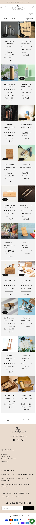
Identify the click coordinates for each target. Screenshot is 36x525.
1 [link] (7, 419)
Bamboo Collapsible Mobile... (26, 245)
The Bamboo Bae (25, 516)
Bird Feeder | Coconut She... (9, 244)
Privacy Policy (6, 456)
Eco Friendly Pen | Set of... (26, 206)
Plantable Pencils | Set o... (26, 166)
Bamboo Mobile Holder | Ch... (26, 126)
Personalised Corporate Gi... (26, 397)
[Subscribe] (28, 508)
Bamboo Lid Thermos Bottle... (9, 43)
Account (4, 454)
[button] (6, 7)
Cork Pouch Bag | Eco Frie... (9, 281)
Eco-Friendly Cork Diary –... (10, 166)
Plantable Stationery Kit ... (26, 319)
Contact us (5, 461)
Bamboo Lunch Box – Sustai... (9, 319)
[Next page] (28, 419)
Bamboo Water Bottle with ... (9, 85)
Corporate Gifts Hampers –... (9, 397)
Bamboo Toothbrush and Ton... (9, 358)
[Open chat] (32, 521)
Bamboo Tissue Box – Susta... (9, 206)
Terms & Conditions (8, 459)
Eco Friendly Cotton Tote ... (26, 42)
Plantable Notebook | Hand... (26, 358)
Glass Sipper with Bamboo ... (26, 85)
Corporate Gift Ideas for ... (26, 281)
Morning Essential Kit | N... (9, 127)
